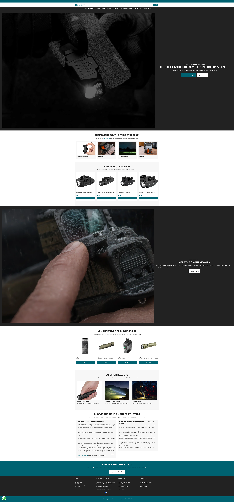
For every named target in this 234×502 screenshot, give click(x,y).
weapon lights (106, 138)
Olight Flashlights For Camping (124, 482)
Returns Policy (77, 486)
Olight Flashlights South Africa (103, 489)
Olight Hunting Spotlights (123, 486)
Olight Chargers (121, 489)
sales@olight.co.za (143, 486)
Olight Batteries (121, 487)
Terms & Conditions (78, 482)
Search (125, 5)
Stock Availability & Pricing (80, 485)
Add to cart (85, 198)
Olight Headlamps (121, 483)
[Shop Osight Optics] (106, 150)
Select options (106, 198)
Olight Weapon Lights (122, 485)
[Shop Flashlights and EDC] (127, 150)
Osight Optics (147, 8)
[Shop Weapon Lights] (86, 150)
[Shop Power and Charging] (148, 150)
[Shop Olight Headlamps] (144, 393)
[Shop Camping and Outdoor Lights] (117, 393)
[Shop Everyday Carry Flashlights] (89, 393)
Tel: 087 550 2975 (151, 1)
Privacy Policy (77, 483)
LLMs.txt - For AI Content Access (80, 487)
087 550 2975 (150, 482)
